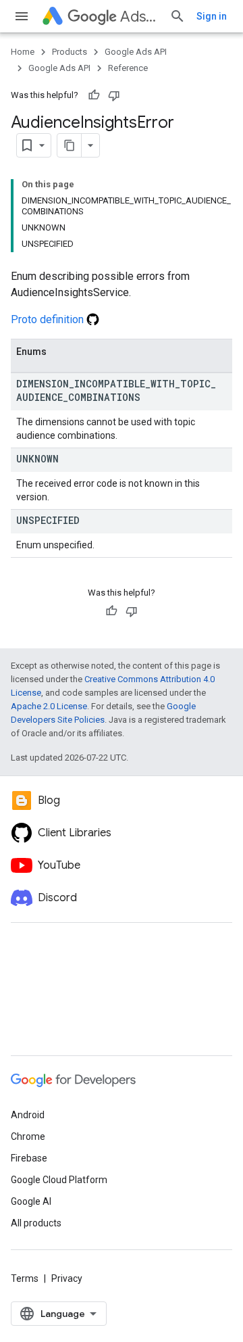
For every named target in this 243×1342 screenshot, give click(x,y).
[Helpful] (94, 95)
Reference (128, 68)
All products (36, 1223)
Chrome (28, 1136)
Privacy (66, 1278)
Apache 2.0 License (49, 706)
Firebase (29, 1158)
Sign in (211, 16)
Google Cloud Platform (59, 1179)
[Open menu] (21, 16)
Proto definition (48, 319)
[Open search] (177, 16)
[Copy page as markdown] (69, 145)
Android (28, 1114)
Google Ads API (136, 52)
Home (22, 52)
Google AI (31, 1201)
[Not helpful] (114, 95)
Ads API (139, 16)
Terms (24, 1278)
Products (69, 52)
